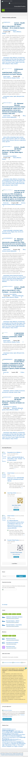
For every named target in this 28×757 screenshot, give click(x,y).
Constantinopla (21, 57)
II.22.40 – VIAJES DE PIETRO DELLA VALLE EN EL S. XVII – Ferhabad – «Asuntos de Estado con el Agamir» (13, 401)
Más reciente (5, 635)
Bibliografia (15, 295)
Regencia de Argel (14, 280)
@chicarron (16, 507)
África (24, 115)
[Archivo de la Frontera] (7, 0)
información (15, 739)
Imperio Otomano (10, 140)
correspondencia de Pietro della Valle (10, 59)
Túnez (12, 746)
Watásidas (4, 281)
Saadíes (20, 280)
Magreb (12, 231)
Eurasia (8, 117)
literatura (5, 741)
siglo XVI (8, 141)
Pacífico (18, 77)
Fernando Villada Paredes (13, 540)
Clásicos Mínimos (17, 31)
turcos (9, 233)
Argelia (21, 230)
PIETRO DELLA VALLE (11, 60)
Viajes (19, 392)
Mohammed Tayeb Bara (11, 638)
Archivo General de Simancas (16, 275)
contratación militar (6, 277)
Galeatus (4, 33)
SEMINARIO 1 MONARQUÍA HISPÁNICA (14, 617)
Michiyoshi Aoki (20, 96)
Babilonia (15, 57)
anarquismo (13, 729)
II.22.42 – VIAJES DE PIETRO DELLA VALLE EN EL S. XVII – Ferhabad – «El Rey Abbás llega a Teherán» (13, 150)
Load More (14, 563)
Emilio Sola (6, 202)
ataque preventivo (10, 138)
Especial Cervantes (6, 204)
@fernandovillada (16, 554)
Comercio (16, 733)
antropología (6, 57)
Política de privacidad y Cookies (18, 753)
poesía (10, 743)
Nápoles (22, 742)
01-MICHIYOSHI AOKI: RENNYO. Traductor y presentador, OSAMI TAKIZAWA (13, 335)
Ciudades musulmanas (20, 390)
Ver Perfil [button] (16, 509)
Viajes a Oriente (14, 63)
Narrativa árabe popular (11, 742)
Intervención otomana (12, 278)
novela (19, 742)
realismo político (6, 280)
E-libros (22, 372)
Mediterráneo (13, 117)
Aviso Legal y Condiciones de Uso (6, 753)
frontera (11, 96)
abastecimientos (6, 729)
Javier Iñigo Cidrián (11, 492)
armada (3, 732)
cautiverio (12, 390)
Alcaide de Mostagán (8, 230)
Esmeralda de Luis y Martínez (10, 30)
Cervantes (4, 231)
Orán (16, 231)
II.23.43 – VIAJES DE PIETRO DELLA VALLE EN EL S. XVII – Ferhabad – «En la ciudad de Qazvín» (13, 25)
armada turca (8, 732)
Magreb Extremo (20, 278)
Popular (14, 635)
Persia (3, 60)
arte (13, 732)
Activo (10, 635)
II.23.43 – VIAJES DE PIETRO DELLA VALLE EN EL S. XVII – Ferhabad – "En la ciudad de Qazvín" (16, 459)
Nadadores (4, 742)
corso (9, 736)
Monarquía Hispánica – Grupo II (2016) (14, 624)
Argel (17, 137)
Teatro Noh (4, 97)
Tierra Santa (8, 62)
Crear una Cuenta (7, 719)
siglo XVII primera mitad (8, 745)
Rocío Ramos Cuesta (10, 646)
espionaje (22, 138)
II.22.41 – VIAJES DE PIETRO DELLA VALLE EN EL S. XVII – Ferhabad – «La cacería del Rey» (13, 289)
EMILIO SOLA (15, 737)
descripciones (5, 392)
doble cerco (17, 138)
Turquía (13, 62)
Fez (17, 277)
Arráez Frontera (6, 76)
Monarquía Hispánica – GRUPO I (12, 620)
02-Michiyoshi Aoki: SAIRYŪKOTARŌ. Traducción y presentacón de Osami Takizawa (12, 71)
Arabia (11, 57)
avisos (16, 732)
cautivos (8, 733)
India (24, 59)
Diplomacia (14, 736)
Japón (15, 96)
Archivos (4, 117)
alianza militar (6, 137)
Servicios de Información (18, 743)
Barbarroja (4, 733)
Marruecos (17, 140)
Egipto (20, 59)
